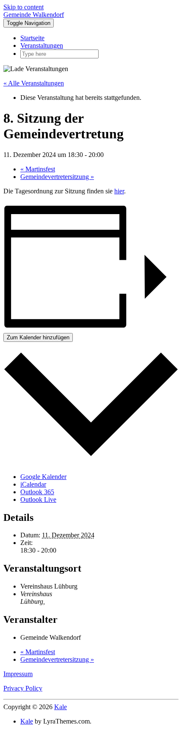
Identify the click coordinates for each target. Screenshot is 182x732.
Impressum (18, 673)
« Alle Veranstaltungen (33, 83)
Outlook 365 (37, 491)
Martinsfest (37, 169)
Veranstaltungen (41, 45)
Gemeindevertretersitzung (57, 176)
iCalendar (33, 484)
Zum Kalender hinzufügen (38, 337)
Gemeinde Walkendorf (33, 14)
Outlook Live (38, 499)
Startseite (32, 37)
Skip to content (23, 7)
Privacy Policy (22, 688)
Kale (60, 706)
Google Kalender (43, 476)
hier (119, 191)
